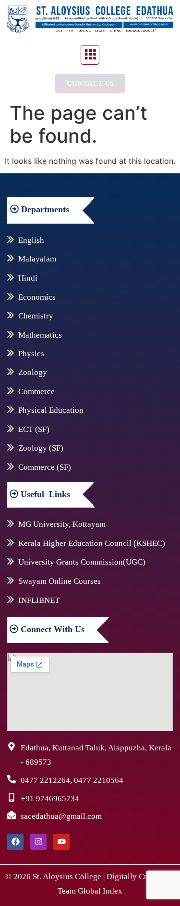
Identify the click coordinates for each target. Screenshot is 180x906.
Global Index (100, 890)
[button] (90, 55)
